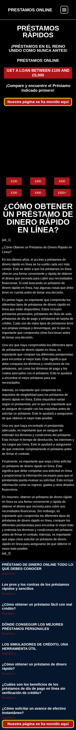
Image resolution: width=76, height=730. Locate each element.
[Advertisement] (38, 141)
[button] (64, 10)
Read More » (9, 573)
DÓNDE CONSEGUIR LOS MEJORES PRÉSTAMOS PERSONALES (32, 626)
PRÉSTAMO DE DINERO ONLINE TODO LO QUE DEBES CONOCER (37, 567)
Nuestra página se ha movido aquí (38, 102)
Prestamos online (38, 60)
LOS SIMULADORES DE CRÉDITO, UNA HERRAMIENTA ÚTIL (35, 646)
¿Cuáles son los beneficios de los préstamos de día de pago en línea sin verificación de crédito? (33, 688)
